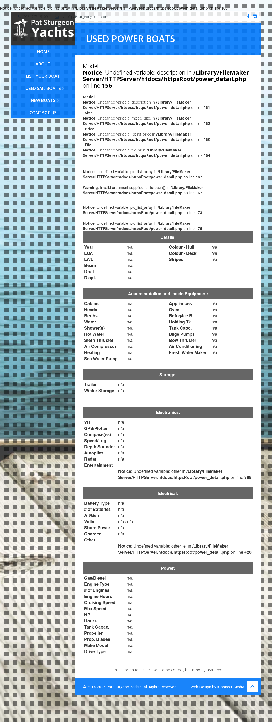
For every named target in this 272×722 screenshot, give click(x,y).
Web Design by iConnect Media (217, 686)
